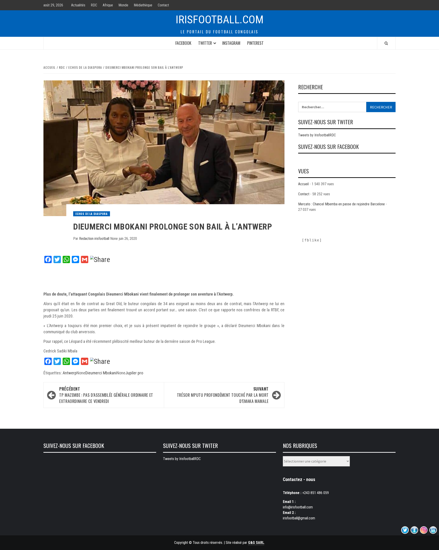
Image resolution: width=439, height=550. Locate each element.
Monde (123, 5)
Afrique (108, 5)
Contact (163, 5)
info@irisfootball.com (298, 507)
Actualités (78, 5)
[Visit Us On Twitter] (405, 530)
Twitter (205, 43)
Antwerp (70, 372)
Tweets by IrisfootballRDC (317, 135)
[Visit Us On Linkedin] (433, 530)
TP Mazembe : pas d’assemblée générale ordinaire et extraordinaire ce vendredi (106, 395)
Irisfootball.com (220, 19)
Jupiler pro (134, 372)
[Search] (386, 43)
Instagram (231, 43)
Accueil (303, 184)
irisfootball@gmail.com (299, 518)
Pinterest (255, 43)
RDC (94, 5)
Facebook (183, 43)
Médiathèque (143, 5)
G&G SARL (256, 542)
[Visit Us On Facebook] (414, 530)
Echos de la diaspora (91, 214)
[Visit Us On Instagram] (423, 530)
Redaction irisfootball (94, 238)
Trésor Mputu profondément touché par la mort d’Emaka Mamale (223, 395)
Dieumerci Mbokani (101, 372)
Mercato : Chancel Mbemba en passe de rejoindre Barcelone (341, 204)
